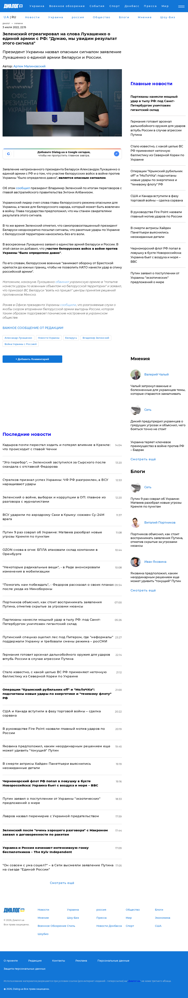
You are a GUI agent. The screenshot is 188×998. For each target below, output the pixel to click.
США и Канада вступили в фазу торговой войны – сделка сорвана (157, 198)
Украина (18, 23)
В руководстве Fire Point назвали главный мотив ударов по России (156, 214)
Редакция (35, 960)
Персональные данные (113, 960)
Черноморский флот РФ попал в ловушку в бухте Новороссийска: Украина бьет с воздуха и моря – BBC (156, 255)
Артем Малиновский (29, 66)
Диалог (6, 23)
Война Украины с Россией (21, 344)
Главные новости (152, 83)
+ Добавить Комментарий (32, 359)
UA (6, 17)
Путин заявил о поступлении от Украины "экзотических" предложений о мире (155, 278)
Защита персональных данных (25, 968)
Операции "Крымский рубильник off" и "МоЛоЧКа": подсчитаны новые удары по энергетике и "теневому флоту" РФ (157, 177)
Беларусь (71, 337)
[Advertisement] (62, 395)
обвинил (62, 282)
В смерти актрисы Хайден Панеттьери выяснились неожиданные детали (151, 232)
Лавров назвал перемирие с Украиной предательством (51, 816)
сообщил (23, 188)
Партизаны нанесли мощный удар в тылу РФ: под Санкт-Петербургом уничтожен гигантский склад (154, 103)
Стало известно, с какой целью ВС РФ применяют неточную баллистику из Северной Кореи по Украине (157, 153)
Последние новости (27, 434)
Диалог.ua (134, 981)
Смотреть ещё (62, 883)
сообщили (68, 305)
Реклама (81, 960)
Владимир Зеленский (96, 337)
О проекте (11, 960)
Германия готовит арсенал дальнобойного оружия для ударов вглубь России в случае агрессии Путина (158, 128)
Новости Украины (49, 337)
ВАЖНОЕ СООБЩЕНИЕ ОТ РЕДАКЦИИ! (33, 328)
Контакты (58, 960)
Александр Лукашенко (18, 337)
